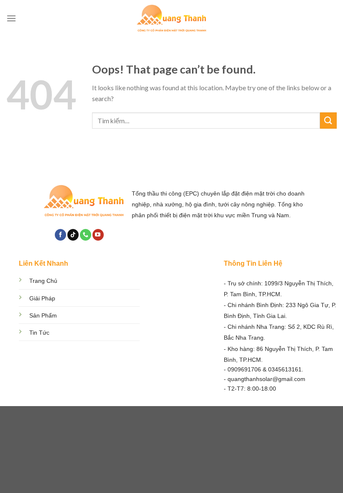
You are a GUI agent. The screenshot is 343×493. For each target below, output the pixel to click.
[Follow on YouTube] (98, 235)
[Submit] (328, 120)
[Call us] (85, 235)
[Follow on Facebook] (60, 235)
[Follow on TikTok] (73, 235)
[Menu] (11, 18)
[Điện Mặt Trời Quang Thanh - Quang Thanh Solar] (171, 19)
